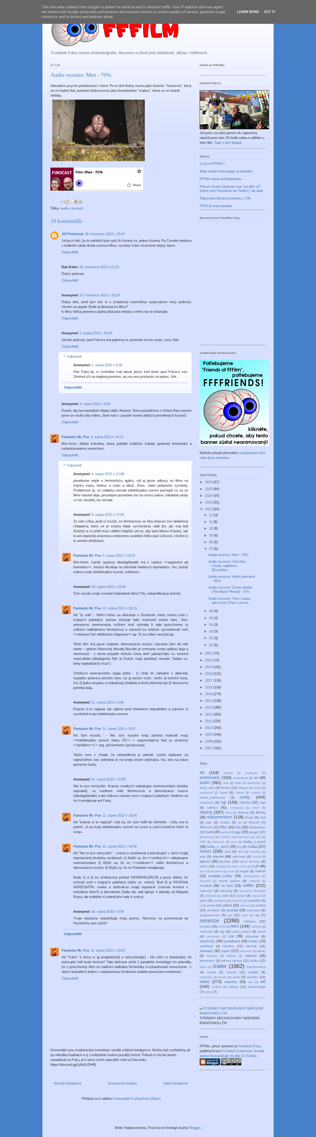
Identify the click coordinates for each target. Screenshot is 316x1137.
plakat (227, 905)
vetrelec (252, 977)
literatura (216, 871)
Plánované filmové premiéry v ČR (225, 198)
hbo (258, 837)
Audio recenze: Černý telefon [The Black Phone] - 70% (230, 589)
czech (256, 807)
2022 (209, 509)
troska (211, 972)
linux (203, 871)
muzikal (205, 886)
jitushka (224, 861)
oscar (241, 895)
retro (234, 926)
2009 (209, 734)
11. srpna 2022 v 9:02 (118, 729)
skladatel (252, 936)
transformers (256, 967)
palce (204, 900)
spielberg (206, 946)
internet (218, 856)
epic (209, 822)
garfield (225, 832)
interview (238, 856)
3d (202, 772)
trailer (220, 966)
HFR (202, 842)
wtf (263, 981)
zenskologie (257, 987)
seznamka (213, 936)
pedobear (237, 900)
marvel (260, 871)
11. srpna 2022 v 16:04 (119, 815)
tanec (261, 951)
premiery (253, 910)
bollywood (206, 792)
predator (213, 910)
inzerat (256, 856)
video (205, 981)
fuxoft (209, 832)
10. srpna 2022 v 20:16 (119, 608)
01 (211, 645)
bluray (257, 788)
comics (212, 807)
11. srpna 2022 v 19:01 (108, 950)
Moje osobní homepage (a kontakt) (226, 171)
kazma (243, 861)
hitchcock (218, 842)
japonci (205, 861)
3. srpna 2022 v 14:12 (107, 437)
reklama (250, 921)
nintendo (210, 895)
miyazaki (205, 881)
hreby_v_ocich (254, 842)
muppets (254, 881)
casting (255, 792)
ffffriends (206, 827)
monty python (229, 881)
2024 (209, 496)
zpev (208, 992)
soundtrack (231, 941)
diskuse (243, 812)
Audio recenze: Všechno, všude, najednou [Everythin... (227, 565)
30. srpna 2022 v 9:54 (107, 911)
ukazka (222, 977)
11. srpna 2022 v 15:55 (108, 779)
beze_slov (207, 788)
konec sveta (239, 866)
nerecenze (245, 891)
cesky (245, 797)
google (254, 832)
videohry (230, 982)
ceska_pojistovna (212, 797)
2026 (209, 482)
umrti (236, 977)
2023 (209, 502)
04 (211, 625)
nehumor (206, 891)
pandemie (220, 900)
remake (205, 926)
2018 (209, 674)
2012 (209, 714)
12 (211, 515)
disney (261, 812)
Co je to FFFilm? (212, 164)
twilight (253, 972)
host (233, 842)
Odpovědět (70, 252)
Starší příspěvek (175, 1083)
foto (238, 827)
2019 (209, 667)
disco (228, 812)
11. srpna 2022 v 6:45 (107, 702)
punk (245, 915)
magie (244, 871)
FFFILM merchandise (216, 206)
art (256, 778)
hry (239, 846)
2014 (209, 701)
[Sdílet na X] (71, 201)
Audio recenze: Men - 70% (228, 555)
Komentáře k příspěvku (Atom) (137, 1098)
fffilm (223, 827)
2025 (209, 489)
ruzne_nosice (241, 931)
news (262, 891)
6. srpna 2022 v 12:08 (107, 474)
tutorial (231, 972)
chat (228, 851)
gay (238, 832)
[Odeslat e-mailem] (63, 201)
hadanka (225, 837)
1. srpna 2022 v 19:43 (96, 333)
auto (226, 783)
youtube (216, 987)
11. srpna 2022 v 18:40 (119, 846)
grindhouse (207, 837)
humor (205, 851)
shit (231, 936)
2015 (209, 694)
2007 (209, 748)
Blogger (195, 1128)
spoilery (228, 946)
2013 (209, 707)
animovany (210, 777)
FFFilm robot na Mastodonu (220, 179)
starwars (206, 951)
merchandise (251, 876)
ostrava (256, 895)
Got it (270, 12)
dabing (206, 812)
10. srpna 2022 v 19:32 (108, 587)
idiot (240, 851)
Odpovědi (74, 356)
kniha (204, 866)
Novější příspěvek (67, 1083)
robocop (256, 926)
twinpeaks (206, 977)
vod (250, 982)
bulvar (240, 792)
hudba (252, 846)
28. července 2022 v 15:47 (105, 234)
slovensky (207, 941)
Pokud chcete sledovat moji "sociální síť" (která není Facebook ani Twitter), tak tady (231, 188)
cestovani (207, 802)
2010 (209, 728)
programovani (210, 915)
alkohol (228, 773)
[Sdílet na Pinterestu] (80, 201)
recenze (77, 208)
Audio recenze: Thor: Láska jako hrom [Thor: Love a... (229, 600)
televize (251, 956)
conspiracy (236, 807)
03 (211, 631)
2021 (209, 653)
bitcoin (225, 788)
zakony (233, 987)
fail (240, 822)
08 (211, 542)
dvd (263, 817)
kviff (255, 866)
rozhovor (206, 931)
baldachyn (254, 783)
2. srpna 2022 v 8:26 (106, 365)
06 (211, 611)
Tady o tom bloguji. (228, 142)
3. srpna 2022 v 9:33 (95, 404)
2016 (209, 687)
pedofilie (254, 900)
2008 (209, 741)
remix (222, 926)
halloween (243, 837)
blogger (243, 788)
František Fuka (249, 1046)
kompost (221, 866)
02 (211, 638)
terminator (207, 960)
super (225, 951)
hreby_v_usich (218, 846)
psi (230, 915)
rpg (222, 931)
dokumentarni (219, 817)
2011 (209, 721)
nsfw (225, 895)
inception (255, 851)
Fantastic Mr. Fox (75, 437)
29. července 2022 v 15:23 (100, 295)
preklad (232, 910)
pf (201, 905)
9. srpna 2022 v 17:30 (107, 514)
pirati (210, 905)
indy (203, 856)
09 (211, 535)
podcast (245, 905)
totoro (203, 967)
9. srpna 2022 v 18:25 (118, 555)
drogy (249, 817)
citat (263, 802)
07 (211, 549)
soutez (253, 941)
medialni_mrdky (220, 876)
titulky (254, 960)
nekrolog (226, 891)
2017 (209, 680)
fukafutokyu (257, 827)
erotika (225, 822)
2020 (209, 660)
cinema (245, 802)
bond (223, 792)
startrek (251, 946)
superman (245, 951)
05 (211, 618)
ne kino (227, 886)
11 (211, 522)
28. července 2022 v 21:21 (99, 267)
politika (260, 905)
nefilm (248, 885)
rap (257, 915)
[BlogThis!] (67, 201)
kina (257, 861)
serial (262, 931)
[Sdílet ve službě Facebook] (76, 201)
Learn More (248, 12)
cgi (223, 802)
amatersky (251, 773)
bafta (238, 783)
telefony (231, 956)
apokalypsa (240, 778)
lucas (231, 871)
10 (211, 528)
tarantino (212, 956)
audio (65, 208)
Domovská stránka (122, 1083)
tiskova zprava (231, 960)
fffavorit (254, 822)
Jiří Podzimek (73, 234)
